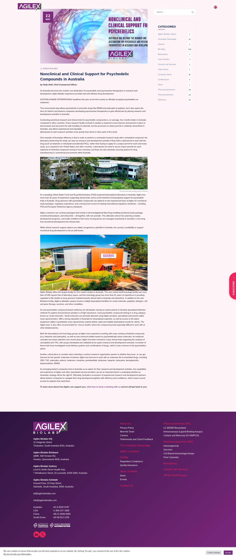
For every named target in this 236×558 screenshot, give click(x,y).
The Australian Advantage (135, 445)
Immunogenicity (171, 446)
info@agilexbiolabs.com (45, 500)
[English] (215, 7)
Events (123, 479)
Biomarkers (163, 54)
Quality (142, 7)
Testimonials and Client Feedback (136, 439)
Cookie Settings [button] (213, 553)
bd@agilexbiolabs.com (44, 493)
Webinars (162, 100)
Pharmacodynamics (166, 89)
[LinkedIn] (36, 534)
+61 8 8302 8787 (61, 507)
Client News (163, 69)
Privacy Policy (127, 428)
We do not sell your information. (17, 554)
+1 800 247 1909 (61, 510)
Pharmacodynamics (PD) (178, 441)
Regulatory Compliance (131, 461)
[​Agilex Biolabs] (29, 7)
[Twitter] (42, 534)
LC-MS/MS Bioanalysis (174, 428)
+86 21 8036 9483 (61, 514)
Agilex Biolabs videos (167, 34)
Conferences (163, 79)
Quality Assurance (129, 465)
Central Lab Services (167, 64)
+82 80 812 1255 (61, 517)
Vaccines (167, 450)
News (160, 84)
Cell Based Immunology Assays (178, 453)
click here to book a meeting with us (104, 387)
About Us (50, 7)
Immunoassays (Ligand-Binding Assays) (182, 431)
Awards (161, 44)
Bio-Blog (161, 49)
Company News (165, 74)
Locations (124, 7)
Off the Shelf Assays (175, 475)
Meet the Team (127, 431)
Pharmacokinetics (165, 95)
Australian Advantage (78, 7)
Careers (124, 435)
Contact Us (191, 7)
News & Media (164, 7)
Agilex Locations (129, 451)
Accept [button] (228, 553)
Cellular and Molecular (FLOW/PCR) (181, 435)
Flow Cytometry (171, 457)
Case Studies (163, 59)
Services (103, 7)
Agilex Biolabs (50, 68)
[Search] (206, 7)
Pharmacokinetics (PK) (176, 423)
